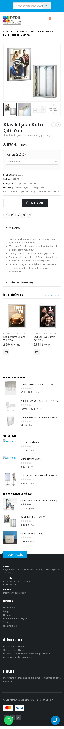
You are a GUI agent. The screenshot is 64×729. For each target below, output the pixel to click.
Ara (46, 6)
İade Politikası (10, 625)
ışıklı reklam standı (11, 191)
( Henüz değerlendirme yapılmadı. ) (33, 135)
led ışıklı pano (37, 191)
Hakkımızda (9, 607)
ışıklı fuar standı (18, 187)
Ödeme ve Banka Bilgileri (15, 618)
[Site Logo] (12, 20)
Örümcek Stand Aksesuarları (17, 657)
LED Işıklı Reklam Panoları (26, 183)
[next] (58, 124)
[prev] (53, 124)
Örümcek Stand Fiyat (13, 649)
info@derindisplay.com (14, 592)
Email (23, 215)
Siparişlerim (9, 622)
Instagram (18, 717)
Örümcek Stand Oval (13, 646)
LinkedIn (18, 215)
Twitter (11, 215)
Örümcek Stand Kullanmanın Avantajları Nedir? (26, 653)
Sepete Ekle (36, 202)
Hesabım (7, 614)
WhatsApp (29, 215)
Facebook (6, 215)
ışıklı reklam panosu (35, 187)
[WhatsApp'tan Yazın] (8, 720)
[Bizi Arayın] (55, 720)
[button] (57, 20)
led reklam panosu (52, 191)
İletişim (6, 611)
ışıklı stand (25, 191)
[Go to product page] (16, 316)
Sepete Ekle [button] (6, 352)
